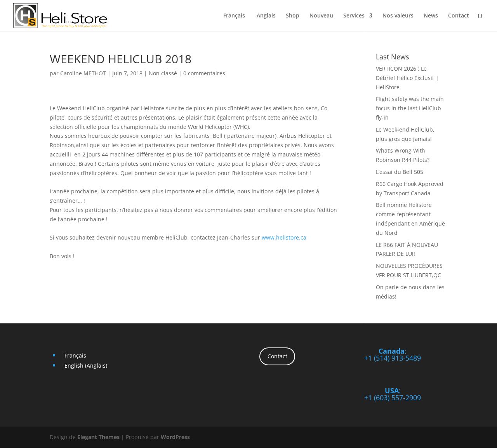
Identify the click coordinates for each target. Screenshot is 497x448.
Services (354, 16)
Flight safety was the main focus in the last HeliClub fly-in (410, 108)
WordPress (175, 437)
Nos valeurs (398, 16)
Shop (292, 16)
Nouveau (321, 16)
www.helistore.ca (284, 237)
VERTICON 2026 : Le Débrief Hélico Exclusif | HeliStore (407, 78)
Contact (458, 16)
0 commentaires (204, 73)
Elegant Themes (98, 437)
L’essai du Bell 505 (399, 171)
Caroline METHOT (83, 73)
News (431, 16)
